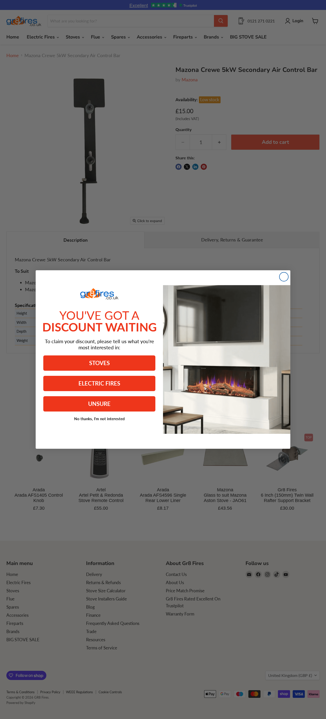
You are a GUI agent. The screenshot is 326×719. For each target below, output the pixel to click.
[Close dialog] (283, 276)
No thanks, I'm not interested (99, 418)
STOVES (99, 363)
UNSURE (99, 403)
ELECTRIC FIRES (99, 383)
